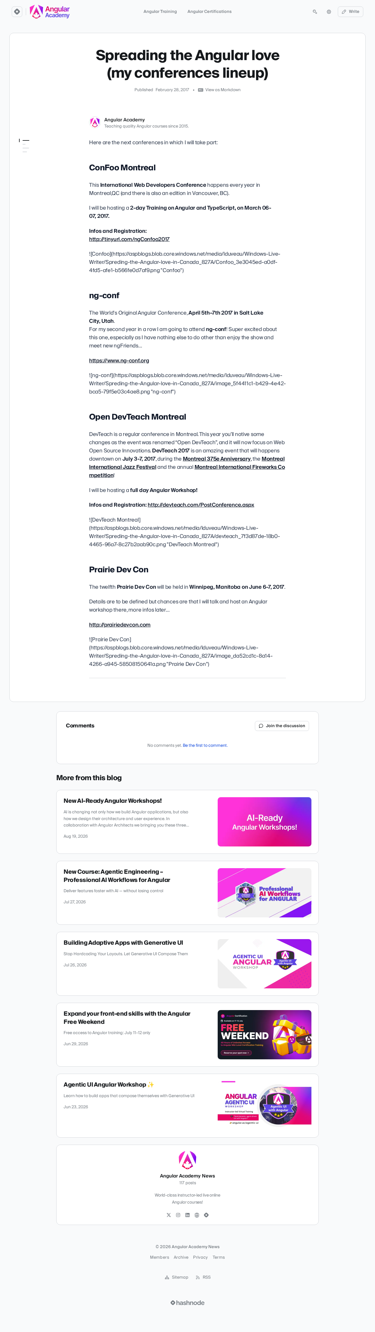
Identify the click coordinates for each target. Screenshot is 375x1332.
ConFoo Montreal (36, 152)
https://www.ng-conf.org (119, 360)
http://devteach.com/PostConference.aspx (201, 505)
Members (159, 1257)
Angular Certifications (210, 11)
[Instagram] (178, 1215)
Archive (181, 1257)
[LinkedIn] (187, 1215)
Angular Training (160, 11)
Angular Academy (124, 119)
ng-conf (26, 160)
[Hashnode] (206, 1215)
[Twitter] (169, 1215)
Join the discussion (285, 725)
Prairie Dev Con (33, 176)
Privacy (200, 1257)
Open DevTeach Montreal (43, 168)
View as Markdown (223, 90)
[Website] (197, 1215)
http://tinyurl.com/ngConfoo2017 (129, 239)
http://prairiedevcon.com (120, 624)
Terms (219, 1257)
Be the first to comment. (205, 745)
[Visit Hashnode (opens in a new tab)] (187, 1303)
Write (354, 11)
